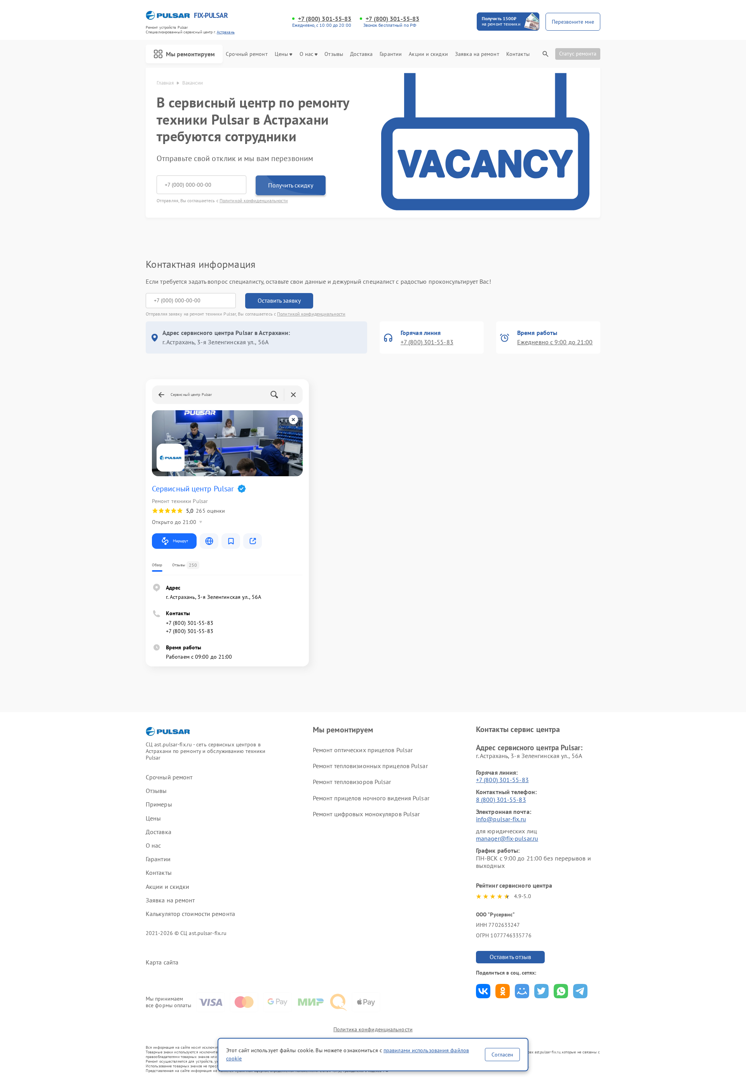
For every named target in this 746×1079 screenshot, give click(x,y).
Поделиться (483, 991)
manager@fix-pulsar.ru (507, 838)
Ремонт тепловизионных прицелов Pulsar (370, 766)
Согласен (502, 1054)
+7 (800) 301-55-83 (325, 19)
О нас (307, 54)
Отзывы (333, 54)
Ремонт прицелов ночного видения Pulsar (371, 798)
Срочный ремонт (246, 54)
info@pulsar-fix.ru (501, 819)
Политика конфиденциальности (373, 1029)
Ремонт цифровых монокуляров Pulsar (366, 814)
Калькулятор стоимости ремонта (190, 914)
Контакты (518, 54)
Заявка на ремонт (477, 54)
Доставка (361, 54)
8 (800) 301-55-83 (501, 799)
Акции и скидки (428, 54)
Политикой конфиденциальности (254, 200)
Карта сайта (162, 962)
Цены (281, 54)
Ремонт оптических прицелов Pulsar (363, 750)
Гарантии (391, 54)
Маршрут (180, 540)
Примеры (159, 804)
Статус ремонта (577, 53)
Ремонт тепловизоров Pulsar (352, 782)
